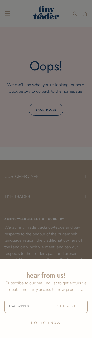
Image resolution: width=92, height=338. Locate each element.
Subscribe (68, 306)
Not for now (46, 323)
